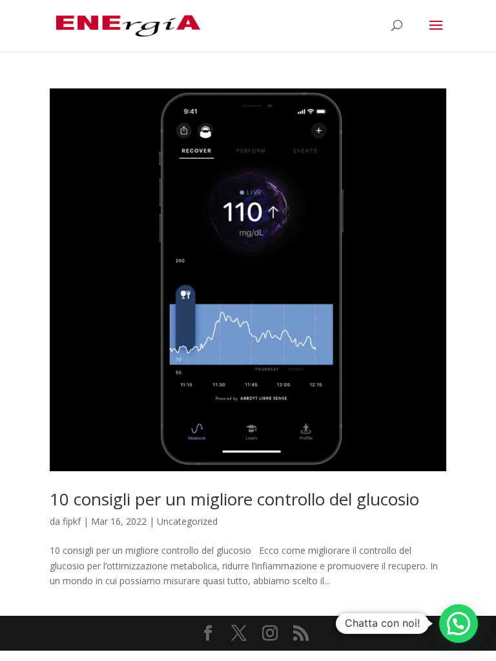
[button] (458, 623)
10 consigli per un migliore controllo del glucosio (234, 499)
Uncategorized (187, 521)
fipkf (72, 521)
